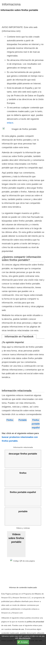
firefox (22, 473)
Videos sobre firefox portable (16, 538)
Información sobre (19, 10)
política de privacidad (35, 622)
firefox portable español (23, 492)
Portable (23, 420)
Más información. (25, 638)
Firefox (10, 420)
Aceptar (24, 642)
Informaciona (11, 4)
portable (22, 511)
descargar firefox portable (23, 453)
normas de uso (18, 629)
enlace (10, 123)
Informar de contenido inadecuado (23, 587)
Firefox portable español (36, 424)
